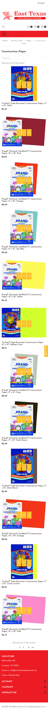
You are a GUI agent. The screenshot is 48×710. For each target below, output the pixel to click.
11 (28, 648)
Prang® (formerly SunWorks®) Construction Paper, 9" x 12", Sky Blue (22, 248)
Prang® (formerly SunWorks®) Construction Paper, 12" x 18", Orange (22, 535)
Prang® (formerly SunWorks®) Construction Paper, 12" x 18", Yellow (22, 296)
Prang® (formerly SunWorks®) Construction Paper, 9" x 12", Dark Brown (22, 439)
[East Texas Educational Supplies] (24, 15)
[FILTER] (46, 355)
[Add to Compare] (19, 84)
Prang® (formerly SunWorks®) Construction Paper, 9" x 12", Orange (22, 200)
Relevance (24, 58)
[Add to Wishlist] (24, 84)
